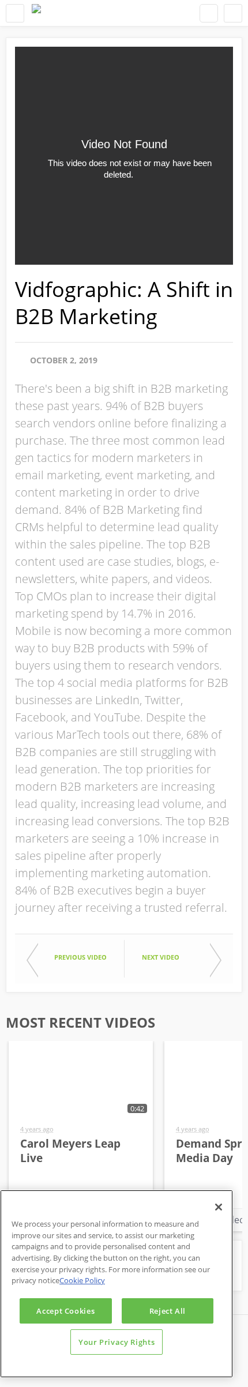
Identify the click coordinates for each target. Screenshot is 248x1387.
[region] (116, 1284)
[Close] (218, 1207)
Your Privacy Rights (116, 1342)
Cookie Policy (82, 1280)
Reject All (167, 1311)
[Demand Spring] (36, 13)
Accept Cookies (65, 1311)
